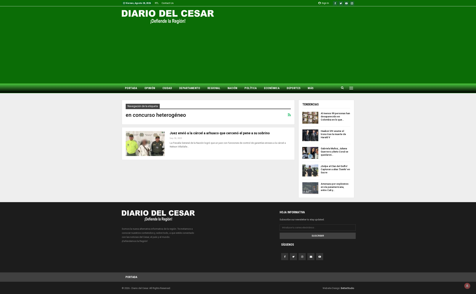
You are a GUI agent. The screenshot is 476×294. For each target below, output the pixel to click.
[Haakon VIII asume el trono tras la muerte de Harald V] (310, 135)
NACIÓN (232, 88)
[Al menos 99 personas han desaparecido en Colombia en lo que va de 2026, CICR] (310, 118)
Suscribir (318, 235)
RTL (157, 3)
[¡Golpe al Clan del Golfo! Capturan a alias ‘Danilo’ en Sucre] (310, 170)
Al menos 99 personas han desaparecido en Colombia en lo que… (335, 116)
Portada (131, 277)
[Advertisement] (238, 52)
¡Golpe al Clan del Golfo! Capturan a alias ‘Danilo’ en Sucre (335, 169)
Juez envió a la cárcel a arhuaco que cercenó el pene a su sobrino (220, 133)
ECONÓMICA (272, 88)
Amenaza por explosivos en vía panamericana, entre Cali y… (334, 187)
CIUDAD (167, 88)
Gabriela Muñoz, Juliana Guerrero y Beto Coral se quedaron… (334, 151)
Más (310, 88)
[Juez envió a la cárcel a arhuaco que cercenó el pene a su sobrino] (145, 143)
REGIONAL (214, 88)
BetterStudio (347, 288)
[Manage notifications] (467, 286)
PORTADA (131, 88)
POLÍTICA (251, 88)
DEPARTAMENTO (189, 88)
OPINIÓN (149, 88)
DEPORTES (293, 88)
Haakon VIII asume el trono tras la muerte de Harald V (333, 134)
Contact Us (167, 3)
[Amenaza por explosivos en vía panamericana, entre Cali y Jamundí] (310, 188)
